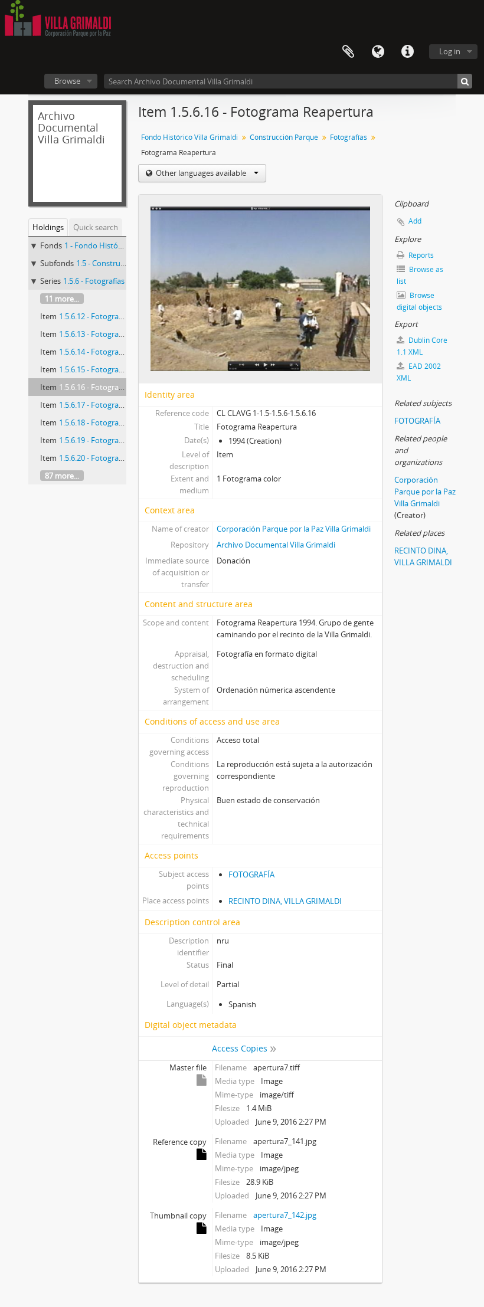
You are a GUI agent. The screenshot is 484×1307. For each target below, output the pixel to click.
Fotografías (348, 137)
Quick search (95, 227)
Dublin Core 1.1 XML (422, 346)
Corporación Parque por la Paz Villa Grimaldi (294, 528)
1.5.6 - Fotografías (94, 281)
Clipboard (348, 52)
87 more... (62, 475)
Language (378, 52)
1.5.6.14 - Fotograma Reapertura (115, 351)
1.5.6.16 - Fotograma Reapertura (115, 387)
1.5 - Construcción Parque (121, 263)
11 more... (62, 298)
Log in (449, 51)
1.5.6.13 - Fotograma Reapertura (115, 334)
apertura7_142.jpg (284, 1215)
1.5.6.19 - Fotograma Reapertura (115, 440)
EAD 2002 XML (419, 372)
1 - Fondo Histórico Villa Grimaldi (121, 245)
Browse (67, 81)
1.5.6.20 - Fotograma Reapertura (115, 458)
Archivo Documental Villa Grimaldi (276, 544)
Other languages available (201, 173)
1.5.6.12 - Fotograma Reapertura (115, 316)
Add (414, 221)
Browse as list (420, 275)
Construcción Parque (284, 137)
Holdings (48, 227)
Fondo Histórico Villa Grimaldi (189, 137)
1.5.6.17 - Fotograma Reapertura (115, 404)
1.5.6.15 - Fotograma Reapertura (115, 369)
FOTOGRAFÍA (251, 874)
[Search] (464, 81)
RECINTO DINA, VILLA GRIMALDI (285, 901)
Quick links (407, 52)
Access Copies (239, 1048)
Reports (420, 255)
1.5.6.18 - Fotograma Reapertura (115, 422)
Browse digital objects (419, 301)
